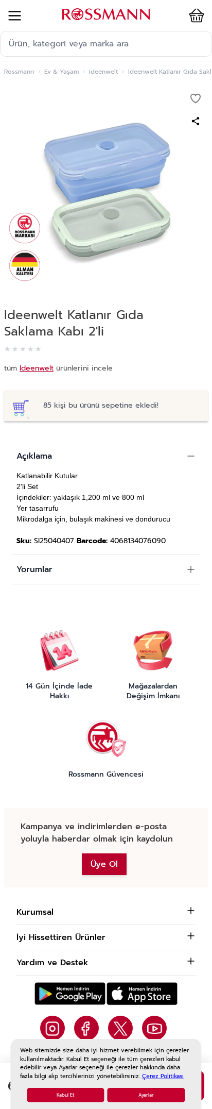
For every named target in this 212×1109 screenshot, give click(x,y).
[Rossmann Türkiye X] (120, 1028)
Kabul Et (65, 1095)
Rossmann (19, 72)
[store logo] (106, 14)
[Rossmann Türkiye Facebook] (86, 1028)
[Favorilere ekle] (195, 98)
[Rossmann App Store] (142, 994)
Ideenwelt (103, 72)
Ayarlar (146, 1095)
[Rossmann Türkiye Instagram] (52, 1028)
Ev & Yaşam (61, 72)
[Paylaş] (195, 121)
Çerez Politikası (163, 1076)
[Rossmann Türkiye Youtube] (154, 1028)
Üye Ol (104, 864)
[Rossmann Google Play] (70, 994)
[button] (194, 15)
